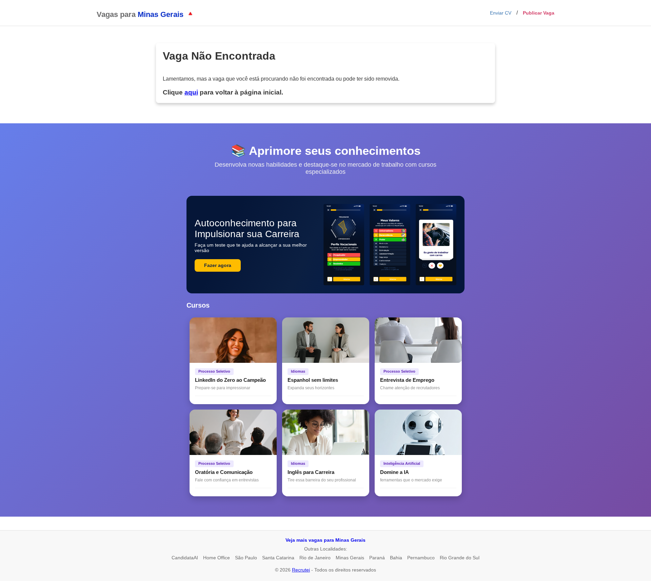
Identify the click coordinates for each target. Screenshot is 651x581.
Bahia (396, 557)
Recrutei (301, 570)
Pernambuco (421, 557)
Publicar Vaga (538, 13)
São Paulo (246, 557)
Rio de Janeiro (315, 557)
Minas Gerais (350, 557)
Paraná (377, 557)
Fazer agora (217, 265)
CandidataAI (185, 557)
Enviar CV (500, 13)
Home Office (216, 557)
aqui (191, 92)
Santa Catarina (278, 557)
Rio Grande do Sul (459, 557)
